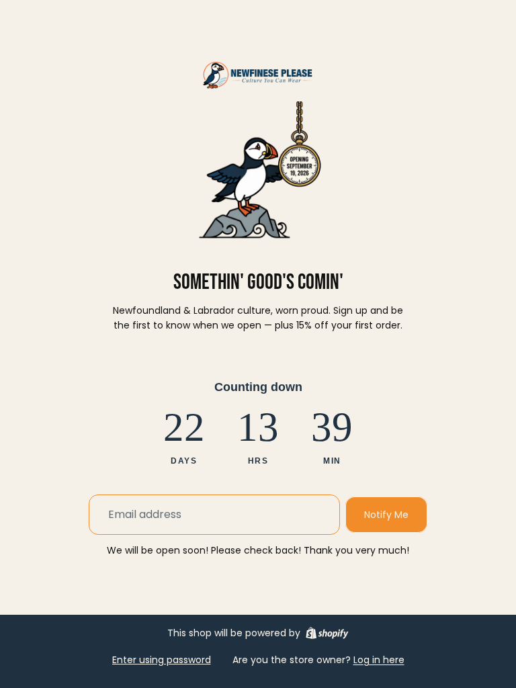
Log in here (378, 659)
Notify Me (386, 514)
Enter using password (161, 659)
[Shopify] (327, 633)
